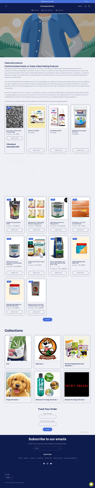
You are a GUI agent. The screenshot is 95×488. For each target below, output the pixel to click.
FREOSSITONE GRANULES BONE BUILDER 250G (13, 305)
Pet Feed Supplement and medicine (74, 364)
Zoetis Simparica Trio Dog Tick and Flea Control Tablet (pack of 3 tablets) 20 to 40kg (80, 185)
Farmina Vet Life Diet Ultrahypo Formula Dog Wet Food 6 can (14, 263)
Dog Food (39, 364)
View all (47, 319)
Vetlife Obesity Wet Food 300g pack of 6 (57, 223)
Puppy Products (12, 400)
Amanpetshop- (11, 482)
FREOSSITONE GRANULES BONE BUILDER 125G (57, 184)
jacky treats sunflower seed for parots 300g (13, 131)
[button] (6, 6)
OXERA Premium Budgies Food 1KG (79, 131)
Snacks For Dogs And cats (74, 400)
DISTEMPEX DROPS (55, 130)
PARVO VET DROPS (33, 130)
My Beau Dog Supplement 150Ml (13, 223)
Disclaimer (40, 458)
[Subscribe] (59, 448)
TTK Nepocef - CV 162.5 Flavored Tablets (78, 223)
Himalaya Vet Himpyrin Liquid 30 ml (36, 262)
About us (26, 458)
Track (47, 429)
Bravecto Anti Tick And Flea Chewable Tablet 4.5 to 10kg (36, 305)
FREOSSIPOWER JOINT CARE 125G (78, 262)
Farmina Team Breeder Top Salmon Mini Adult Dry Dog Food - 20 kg (57, 263)
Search (20, 458)
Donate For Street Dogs (70, 458)
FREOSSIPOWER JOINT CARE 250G (34, 184)
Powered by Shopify (19, 482)
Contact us (33, 458)
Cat (7, 364)
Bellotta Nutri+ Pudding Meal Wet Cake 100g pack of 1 (36, 223)
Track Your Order (57, 458)
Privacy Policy (48, 458)
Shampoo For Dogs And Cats (46, 400)
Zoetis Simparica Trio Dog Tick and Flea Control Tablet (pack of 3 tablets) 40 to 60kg (14, 185)
